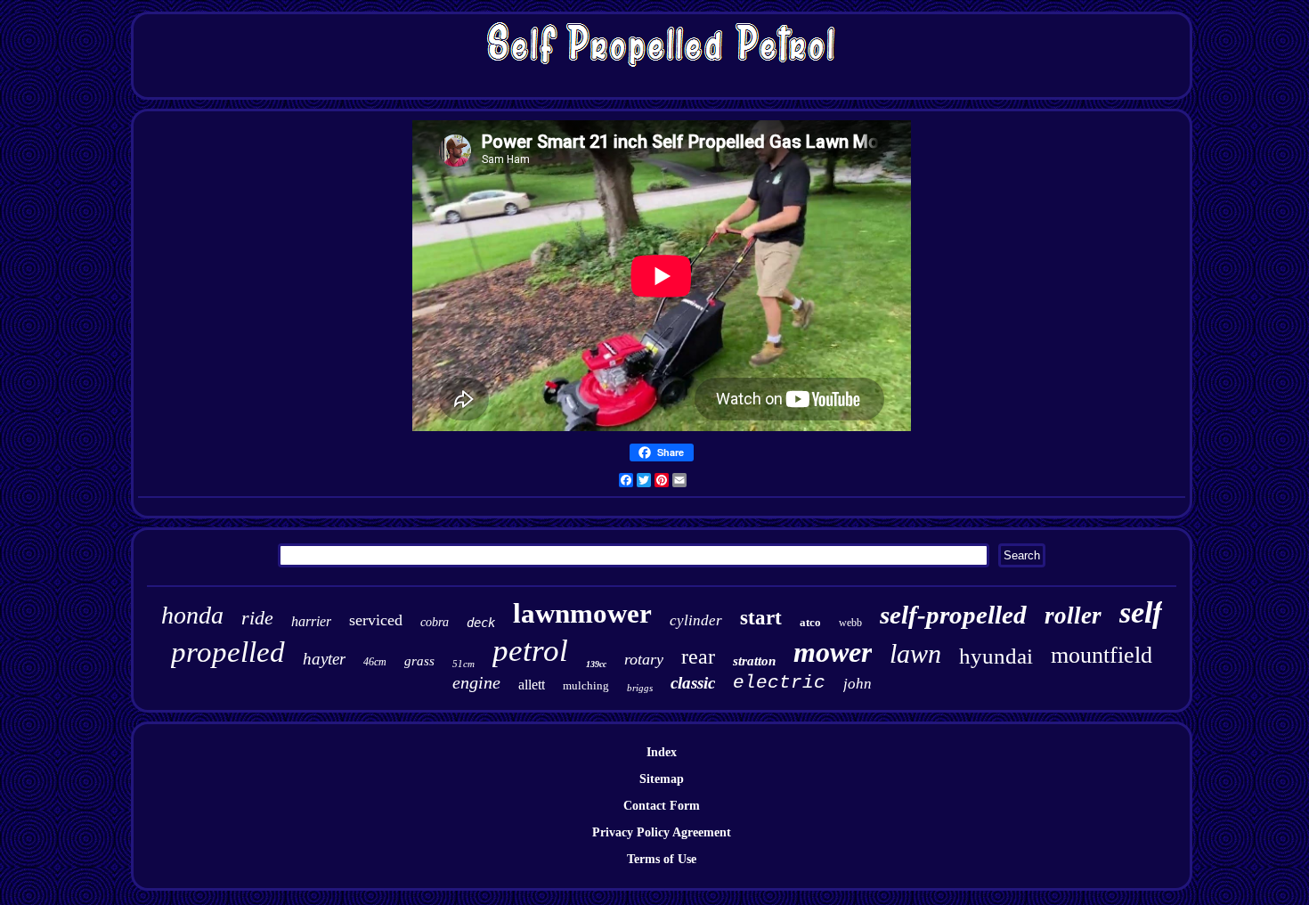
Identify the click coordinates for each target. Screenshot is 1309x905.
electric (779, 683)
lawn (915, 653)
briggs (640, 687)
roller (1073, 615)
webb (850, 622)
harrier (311, 621)
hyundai (996, 656)
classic (693, 682)
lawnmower (582, 613)
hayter (324, 658)
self (1140, 612)
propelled (228, 652)
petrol (530, 650)
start (761, 618)
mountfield (1101, 655)
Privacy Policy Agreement (661, 832)
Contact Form (661, 805)
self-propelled (953, 614)
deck (481, 623)
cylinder (696, 620)
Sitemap (661, 779)
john (857, 683)
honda (192, 615)
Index (661, 752)
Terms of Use (661, 859)
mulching (586, 685)
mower (832, 652)
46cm (374, 662)
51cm (463, 663)
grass (419, 661)
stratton (754, 661)
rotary (643, 659)
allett (531, 684)
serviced (375, 620)
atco (810, 622)
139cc (596, 664)
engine (476, 682)
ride (257, 618)
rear (698, 656)
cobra (434, 622)
